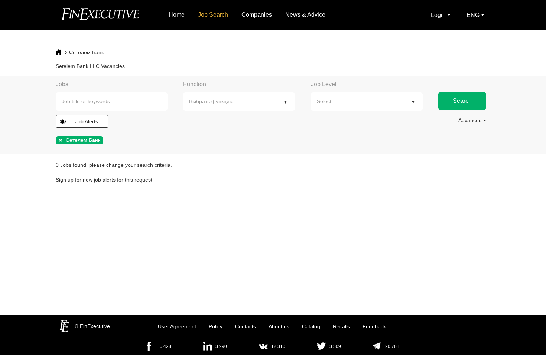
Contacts (245, 326)
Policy (215, 326)
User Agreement (177, 326)
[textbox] (117, 101)
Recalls (341, 326)
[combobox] (112, 101)
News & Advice (305, 15)
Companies (256, 15)
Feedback (374, 326)
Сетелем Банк (86, 52)
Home (177, 15)
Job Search (213, 15)
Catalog (311, 326)
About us (279, 326)
